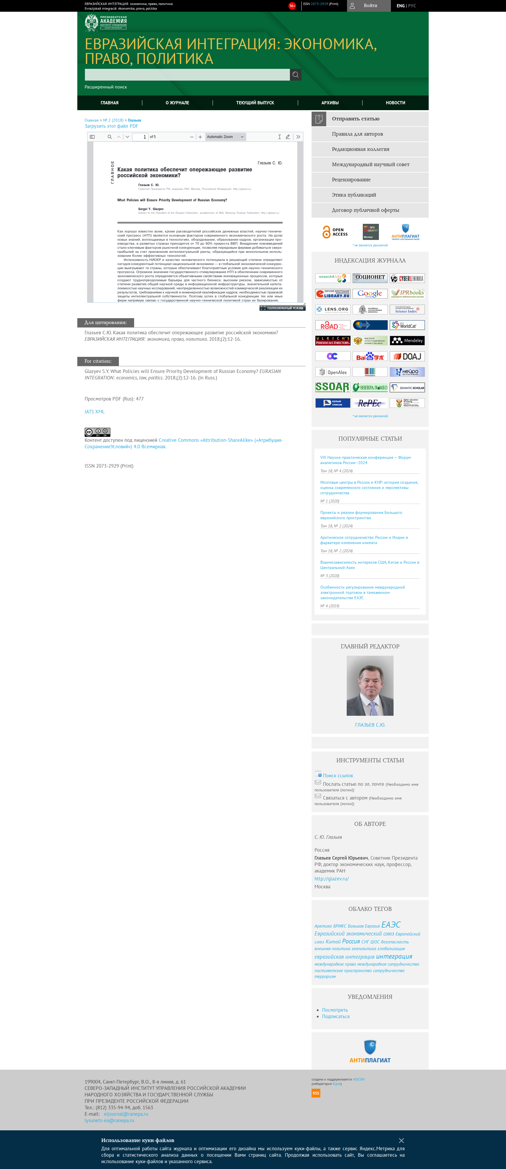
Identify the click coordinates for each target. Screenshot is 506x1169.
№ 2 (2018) (113, 120)
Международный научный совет (370, 164)
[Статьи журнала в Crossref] (370, 232)
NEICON (359, 1079)
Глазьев (134, 120)
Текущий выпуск (255, 102)
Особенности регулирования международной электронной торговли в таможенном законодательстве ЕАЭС (362, 592)
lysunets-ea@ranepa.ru (109, 1120)
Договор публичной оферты (365, 210)
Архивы (330, 102)
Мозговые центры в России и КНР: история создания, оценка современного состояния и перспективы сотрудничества (369, 487)
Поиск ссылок (338, 775)
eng (401, 5)
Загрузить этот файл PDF (112, 126)
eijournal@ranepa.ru (126, 1114)
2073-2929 (319, 3)
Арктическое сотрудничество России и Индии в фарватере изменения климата (364, 540)
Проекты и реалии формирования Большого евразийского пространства (361, 515)
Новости (395, 102)
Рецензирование (351, 180)
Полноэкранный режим (276, 308)
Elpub (337, 1083)
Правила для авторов (357, 134)
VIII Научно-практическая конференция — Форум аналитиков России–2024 (365, 460)
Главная (110, 102)
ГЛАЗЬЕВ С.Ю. (370, 725)
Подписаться (336, 1016)
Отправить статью (356, 119)
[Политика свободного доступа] (335, 232)
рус (412, 5)
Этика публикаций (354, 195)
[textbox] (187, 75)
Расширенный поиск (106, 87)
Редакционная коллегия (360, 149)
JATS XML (95, 411)
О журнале (177, 102)
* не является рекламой (370, 245)
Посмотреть (335, 1010)
